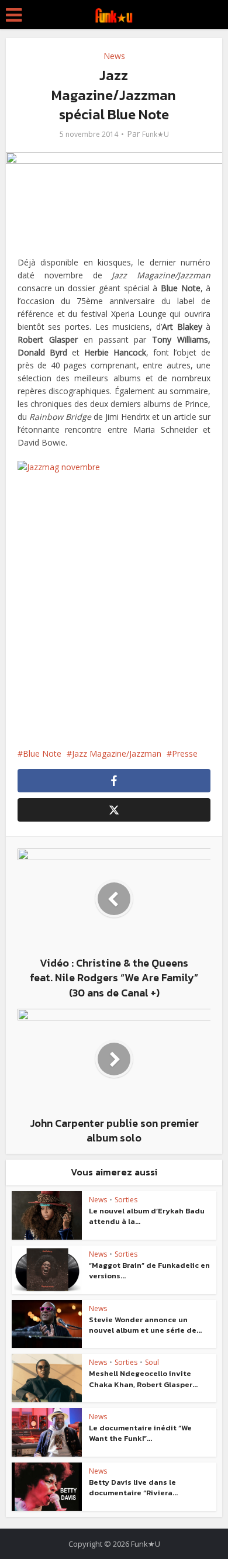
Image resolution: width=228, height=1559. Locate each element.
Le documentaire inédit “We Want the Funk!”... (140, 1433)
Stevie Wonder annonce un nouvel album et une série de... (145, 1325)
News (114, 55)
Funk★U (155, 134)
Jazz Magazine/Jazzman (116, 753)
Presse (185, 753)
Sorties (126, 1200)
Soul (152, 1362)
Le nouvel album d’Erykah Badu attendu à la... (147, 1216)
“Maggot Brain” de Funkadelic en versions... (149, 1270)
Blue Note (42, 753)
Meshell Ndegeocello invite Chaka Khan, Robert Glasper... (143, 1378)
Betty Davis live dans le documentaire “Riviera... (133, 1487)
